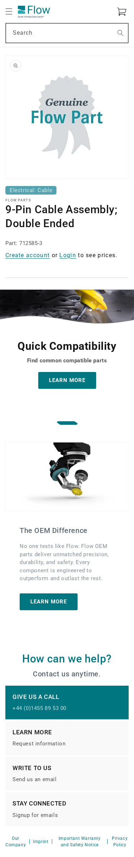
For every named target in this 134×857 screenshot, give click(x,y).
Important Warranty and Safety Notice (80, 841)
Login (67, 255)
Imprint (40, 841)
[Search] (120, 33)
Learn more (48, 601)
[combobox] (67, 33)
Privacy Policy (120, 841)
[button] (9, 11)
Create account (27, 255)
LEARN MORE (67, 380)
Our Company (15, 841)
